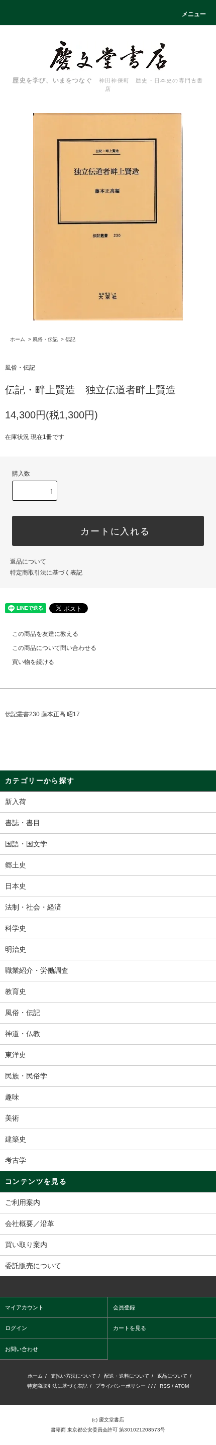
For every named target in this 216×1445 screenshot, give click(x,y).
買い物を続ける (33, 661)
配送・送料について (126, 1376)
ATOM (182, 1386)
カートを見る (129, 1328)
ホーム (17, 339)
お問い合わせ (21, 1349)
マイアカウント (24, 1307)
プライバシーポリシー (120, 1386)
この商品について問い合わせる (54, 647)
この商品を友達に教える (45, 633)
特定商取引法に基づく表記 (46, 572)
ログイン (16, 1328)
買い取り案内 (26, 1245)
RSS (165, 1386)
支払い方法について (73, 1376)
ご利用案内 (22, 1202)
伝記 (70, 339)
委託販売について (33, 1266)
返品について (28, 561)
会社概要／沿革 (29, 1223)
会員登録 (124, 1307)
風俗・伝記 (45, 339)
